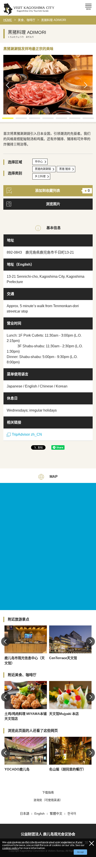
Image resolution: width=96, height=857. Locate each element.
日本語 (24, 813)
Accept (80, 852)
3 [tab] (31, 120)
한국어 (71, 813)
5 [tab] (58, 120)
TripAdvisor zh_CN (27, 434)
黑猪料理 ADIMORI (53, 20)
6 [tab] (71, 120)
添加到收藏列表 (62, 191)
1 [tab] (4, 120)
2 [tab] (18, 120)
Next (87, 85)
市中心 (39, 161)
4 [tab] (44, 120)
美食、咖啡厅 (26, 20)
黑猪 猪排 (65, 169)
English (39, 813)
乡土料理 (40, 176)
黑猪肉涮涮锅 (43, 169)
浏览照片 (53, 204)
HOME (7, 20)
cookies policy (10, 848)
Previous (8, 85)
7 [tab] (85, 120)
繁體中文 (56, 813)
